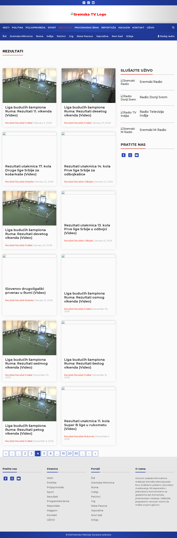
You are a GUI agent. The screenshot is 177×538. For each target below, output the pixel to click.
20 (70, 453)
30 (76, 453)
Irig (71, 36)
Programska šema (86, 27)
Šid (4, 36)
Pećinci (61, 36)
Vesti (6, 27)
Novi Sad (117, 36)
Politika (17, 27)
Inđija (50, 36)
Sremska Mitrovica (21, 36)
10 (63, 453)
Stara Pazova (85, 36)
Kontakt (138, 27)
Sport (52, 27)
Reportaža (108, 27)
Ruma (39, 36)
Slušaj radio (166, 36)
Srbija (129, 36)
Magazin (124, 27)
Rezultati (65, 27)
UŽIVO (150, 27)
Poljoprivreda (35, 27)
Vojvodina (102, 36)
